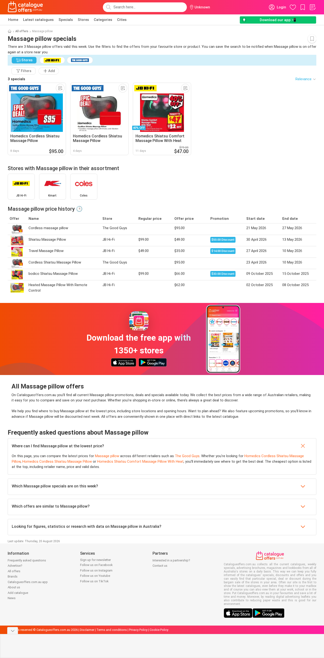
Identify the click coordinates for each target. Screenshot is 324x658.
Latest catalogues (38, 20)
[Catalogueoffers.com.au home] (25, 7)
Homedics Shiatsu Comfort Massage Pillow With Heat (140, 461)
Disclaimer (87, 630)
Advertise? (15, 565)
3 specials (16, 79)
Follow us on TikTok (94, 581)
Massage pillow (107, 456)
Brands (13, 576)
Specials (66, 20)
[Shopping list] (312, 7)
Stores (83, 20)
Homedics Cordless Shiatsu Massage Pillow (57, 461)
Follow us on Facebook (96, 565)
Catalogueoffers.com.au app (28, 582)
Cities (122, 20)
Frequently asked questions (27, 560)
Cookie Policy (159, 630)
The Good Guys (187, 456)
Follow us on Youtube (95, 576)
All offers (21, 31)
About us (14, 587)
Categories (103, 20)
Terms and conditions (111, 630)
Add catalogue (18, 593)
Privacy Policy (138, 630)
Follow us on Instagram (96, 570)
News (12, 598)
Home (13, 20)
